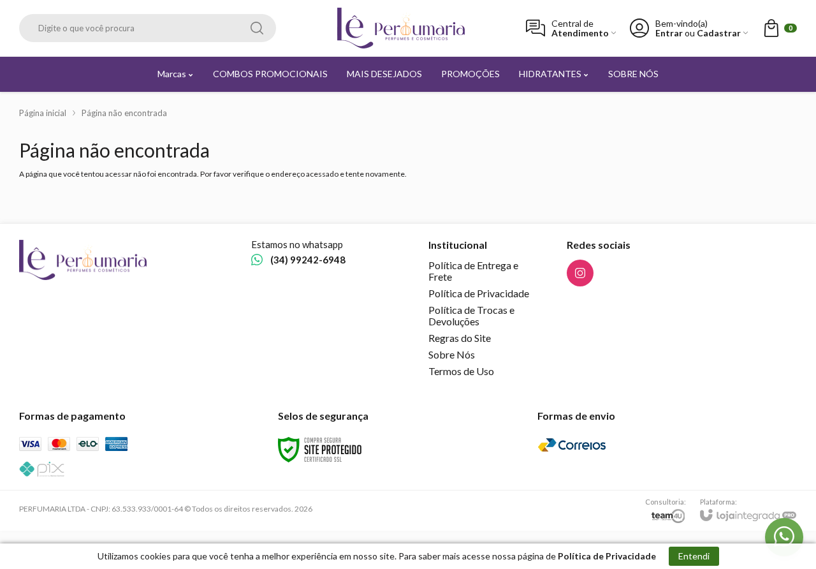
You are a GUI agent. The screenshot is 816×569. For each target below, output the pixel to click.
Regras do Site (459, 338)
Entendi (694, 556)
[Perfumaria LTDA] (401, 28)
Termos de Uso (461, 371)
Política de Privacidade (478, 293)
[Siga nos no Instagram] (580, 273)
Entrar (669, 33)
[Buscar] (256, 28)
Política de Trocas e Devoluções (471, 315)
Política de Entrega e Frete (473, 271)
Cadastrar (719, 33)
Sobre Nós (451, 354)
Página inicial (42, 113)
